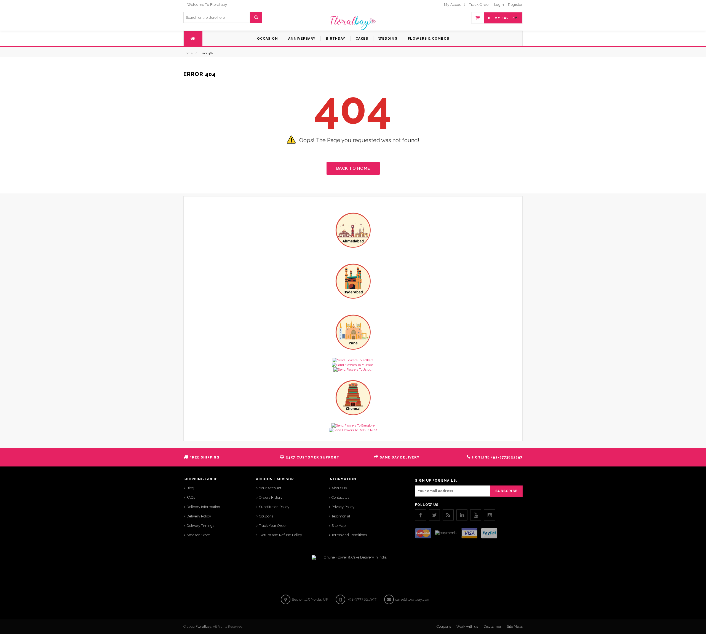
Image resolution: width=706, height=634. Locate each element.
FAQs (190, 497)
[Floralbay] (353, 22)
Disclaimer (492, 626)
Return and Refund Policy (280, 535)
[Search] (256, 17)
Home (187, 53)
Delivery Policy (198, 516)
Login (499, 4)
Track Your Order (273, 526)
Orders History (270, 497)
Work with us (467, 626)
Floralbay (203, 626)
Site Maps (515, 626)
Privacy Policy (342, 507)
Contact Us (340, 497)
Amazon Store (198, 535)
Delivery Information (203, 507)
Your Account (270, 488)
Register (515, 4)
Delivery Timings (200, 526)
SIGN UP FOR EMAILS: (436, 480)
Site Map (338, 526)
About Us (339, 488)
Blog (190, 488)
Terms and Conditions (349, 535)
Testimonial (340, 516)
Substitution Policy (274, 507)
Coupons (266, 516)
